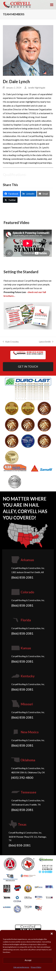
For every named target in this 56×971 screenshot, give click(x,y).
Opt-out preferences (21, 967)
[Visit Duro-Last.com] (28, 388)
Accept (28, 960)
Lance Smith (45, 341)
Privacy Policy (36, 967)
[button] (51, 933)
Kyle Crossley (11, 341)
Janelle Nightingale (36, 87)
